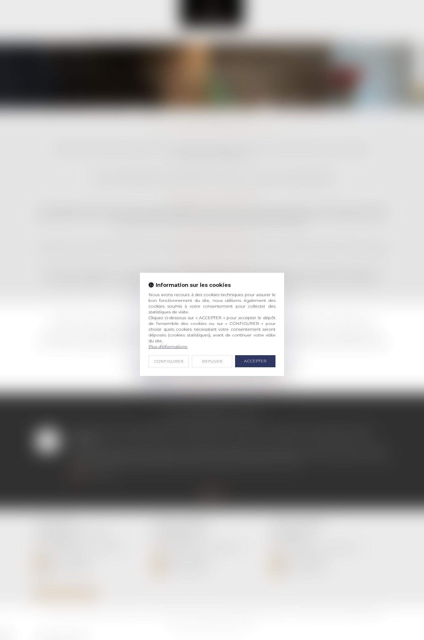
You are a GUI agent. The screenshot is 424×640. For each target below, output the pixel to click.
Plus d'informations (168, 346)
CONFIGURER (168, 361)
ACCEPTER (255, 361)
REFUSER (212, 361)
